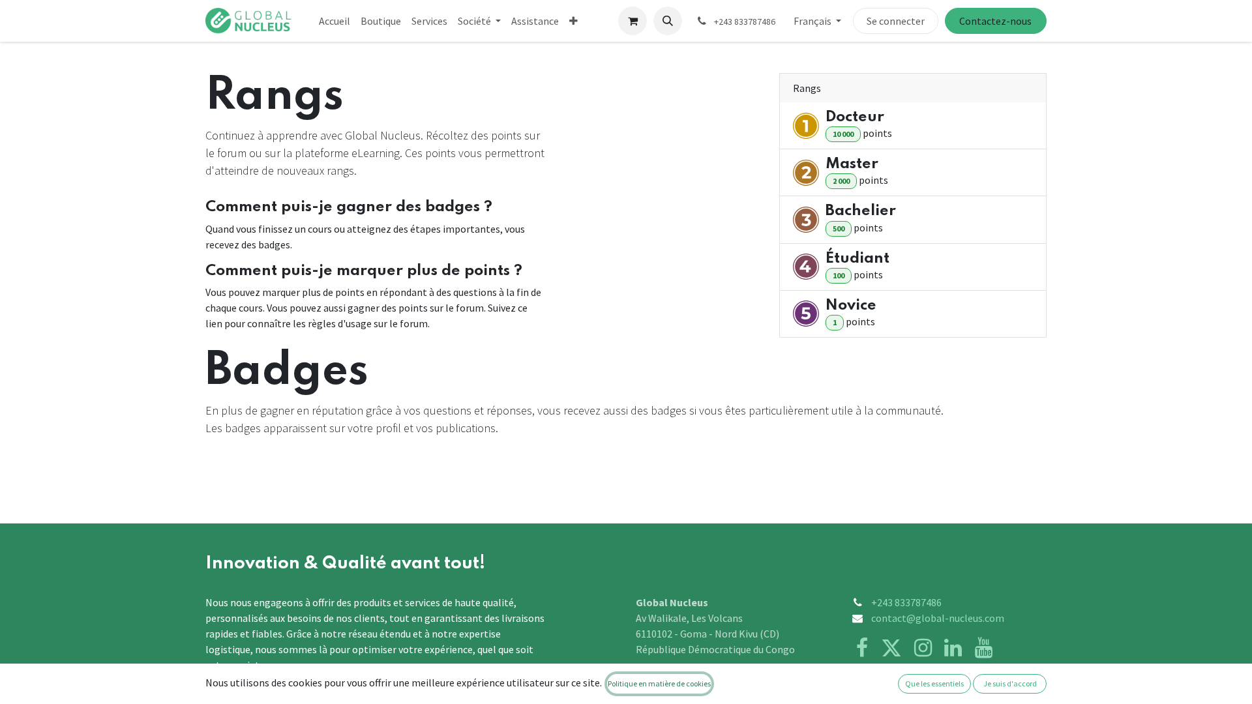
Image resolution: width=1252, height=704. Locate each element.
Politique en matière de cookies (659, 683)
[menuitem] (334, 21)
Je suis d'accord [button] (1010, 683)
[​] (891, 648)
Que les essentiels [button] (934, 683)
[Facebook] (862, 648)
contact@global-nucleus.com (937, 617)
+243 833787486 (906, 602)
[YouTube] (984, 648)
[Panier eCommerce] (632, 21)
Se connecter (896, 20)
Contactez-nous (995, 20)
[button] (667, 21)
